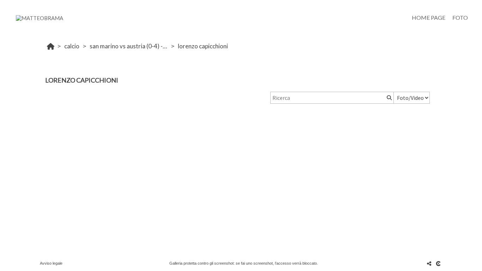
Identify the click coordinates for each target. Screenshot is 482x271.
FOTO (460, 17)
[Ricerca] (388, 98)
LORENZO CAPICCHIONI (203, 46)
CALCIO (71, 46)
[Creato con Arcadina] (439, 263)
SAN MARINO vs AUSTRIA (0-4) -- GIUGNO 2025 (129, 46)
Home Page (428, 17)
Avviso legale (51, 263)
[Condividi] (429, 263)
